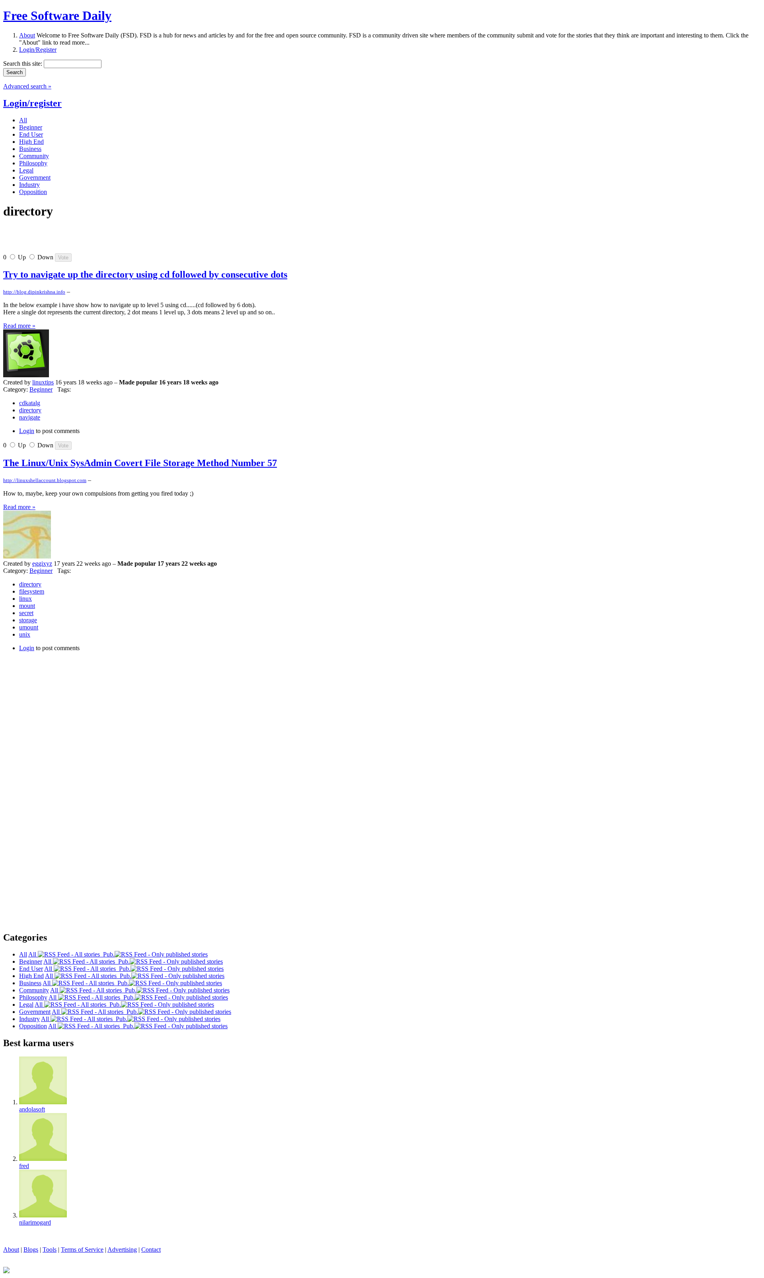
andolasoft (32, 1109)
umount (28, 627)
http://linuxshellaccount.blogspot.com (44, 480)
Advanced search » (27, 86)
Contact (151, 1249)
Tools (50, 1249)
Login (26, 430)
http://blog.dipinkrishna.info (34, 292)
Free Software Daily (57, 15)
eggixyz (42, 563)
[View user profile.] (26, 375)
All (33, 954)
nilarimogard (35, 1222)
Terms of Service (82, 1249)
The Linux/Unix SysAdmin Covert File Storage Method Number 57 (140, 463)
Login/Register (38, 49)
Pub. (107, 954)
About (27, 35)
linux (25, 598)
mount (27, 605)
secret (26, 613)
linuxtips (43, 382)
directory (30, 410)
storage (28, 620)
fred (24, 1165)
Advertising (122, 1249)
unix (24, 634)
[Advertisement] (96, 239)
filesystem (31, 591)
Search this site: (23, 63)
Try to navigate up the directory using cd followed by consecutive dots (145, 274)
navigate (29, 417)
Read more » (19, 325)
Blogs (30, 1249)
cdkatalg (29, 403)
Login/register (32, 103)
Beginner (41, 389)
